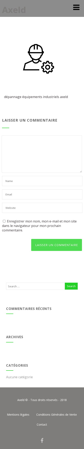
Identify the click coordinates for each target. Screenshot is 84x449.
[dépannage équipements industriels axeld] (34, 88)
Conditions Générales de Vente (56, 414)
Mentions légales (18, 414)
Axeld (14, 9)
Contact (42, 424)
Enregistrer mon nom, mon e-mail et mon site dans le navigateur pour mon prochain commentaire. (39, 225)
